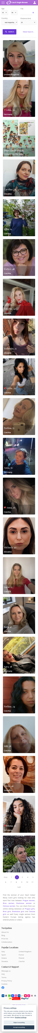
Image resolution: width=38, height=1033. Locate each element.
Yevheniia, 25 (10, 348)
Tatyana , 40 (10, 308)
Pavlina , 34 (9, 706)
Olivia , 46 (9, 785)
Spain (3, 955)
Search (11, 32)
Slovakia (4, 961)
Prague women (29, 900)
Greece (4, 958)
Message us (6, 971)
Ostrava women (9, 906)
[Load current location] (34, 12)
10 (27, 882)
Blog (3, 935)
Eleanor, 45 (9, 865)
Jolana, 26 (11, 825)
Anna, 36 (8, 467)
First (5, 877)
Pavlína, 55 (9, 428)
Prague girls (30, 909)
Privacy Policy (6, 981)
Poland (21, 958)
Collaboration (6, 942)
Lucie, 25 (8, 587)
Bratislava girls (18, 911)
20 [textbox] (22, 22)
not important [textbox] (10, 22)
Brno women (8, 903)
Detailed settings (21, 1017)
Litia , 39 (10, 109)
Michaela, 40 (10, 547)
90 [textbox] (12, 12)
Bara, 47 (8, 626)
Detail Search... (28, 32)
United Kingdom (25, 951)
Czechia (22, 961)
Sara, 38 (8, 666)
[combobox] (4, 12)
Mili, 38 (7, 746)
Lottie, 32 (10, 70)
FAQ (3, 974)
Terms (3, 977)
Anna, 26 (10, 507)
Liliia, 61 (8, 229)
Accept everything (19, 1027)
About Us (5, 932)
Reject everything (19, 1022)
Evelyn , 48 (9, 268)
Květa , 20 (11, 388)
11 (32, 882)
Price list (4, 939)
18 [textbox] (3, 12)
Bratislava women (24, 903)
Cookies (4, 984)
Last (19, 887)
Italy (3, 951)
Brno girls (7, 911)
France (21, 955)
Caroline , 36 (10, 189)
